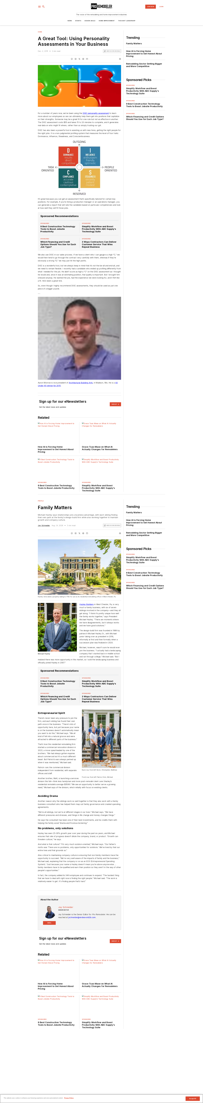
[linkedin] (76, 59)
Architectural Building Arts (81, 383)
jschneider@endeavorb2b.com (82, 917)
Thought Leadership (126, 20)
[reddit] (83, 59)
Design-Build (90, 20)
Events (78, 20)
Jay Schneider (44, 525)
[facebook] (72, 59)
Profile (41, 501)
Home (40, 32)
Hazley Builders (86, 604)
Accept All (192, 1098)
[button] (39, 6)
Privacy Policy (69, 1098)
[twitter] (79, 59)
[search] (43, 6)
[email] (87, 59)
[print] (120, 59)
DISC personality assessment (96, 113)
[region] (101, 1098)
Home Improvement (107, 20)
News (70, 20)
